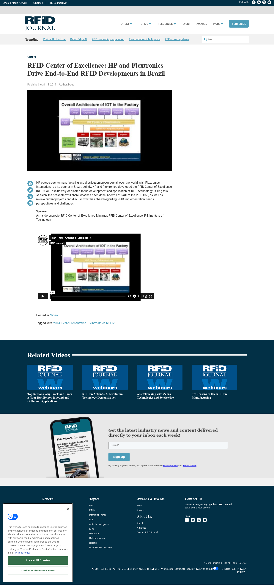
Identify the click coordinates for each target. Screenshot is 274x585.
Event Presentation (73, 323)
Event (186, 24)
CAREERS (106, 569)
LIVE (113, 323)
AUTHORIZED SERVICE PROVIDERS (131, 569)
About (140, 523)
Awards (201, 24)
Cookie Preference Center (38, 570)
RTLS (92, 510)
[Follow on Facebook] (254, 2)
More (216, 24)
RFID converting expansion (108, 39)
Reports (93, 543)
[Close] (68, 509)
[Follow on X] (264, 2)
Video (31, 57)
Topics (143, 24)
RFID (91, 506)
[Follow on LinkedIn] (259, 2)
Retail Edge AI (78, 39)
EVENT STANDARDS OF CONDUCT (167, 569)
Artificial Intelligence (99, 524)
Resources (165, 24)
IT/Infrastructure (98, 323)
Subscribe (239, 23)
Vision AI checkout (54, 39)
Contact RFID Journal (147, 532)
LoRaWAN (94, 533)
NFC (91, 529)
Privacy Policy (22, 552)
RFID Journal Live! (58, 3)
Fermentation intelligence (144, 39)
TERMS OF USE (228, 569)
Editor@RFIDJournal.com (197, 507)
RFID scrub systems (177, 39)
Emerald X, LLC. (219, 563)
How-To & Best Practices (101, 547)
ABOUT (95, 569)
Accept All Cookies (38, 560)
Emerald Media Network (15, 3)
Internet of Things (97, 515)
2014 (56, 323)
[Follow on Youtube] (269, 2)
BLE (91, 520)
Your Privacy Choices (199, 569)
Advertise (38, 3)
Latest (124, 24)
